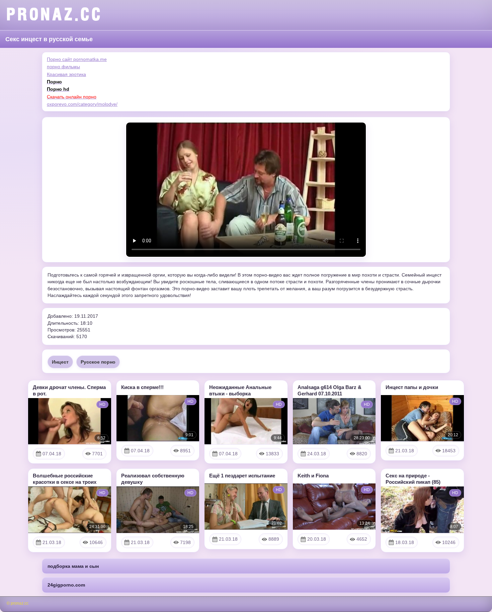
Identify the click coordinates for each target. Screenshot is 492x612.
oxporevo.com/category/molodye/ (82, 104)
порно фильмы (63, 66)
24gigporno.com (66, 585)
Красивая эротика (66, 74)
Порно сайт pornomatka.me (77, 59)
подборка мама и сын (73, 566)
